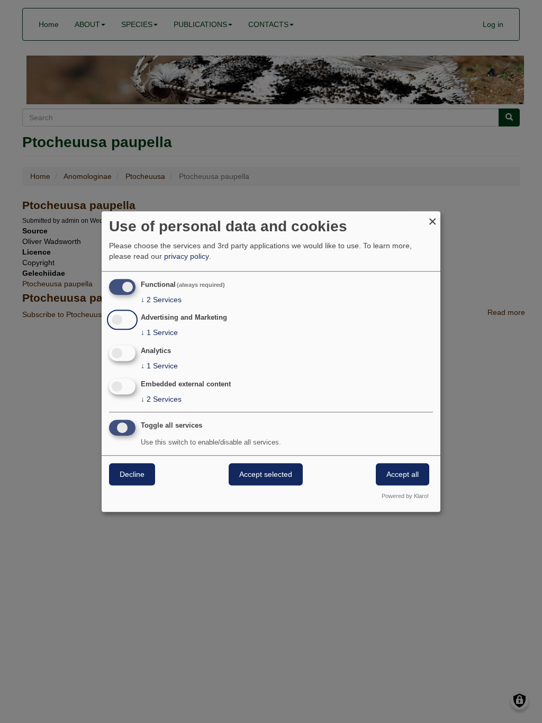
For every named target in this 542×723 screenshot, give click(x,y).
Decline (132, 474)
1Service (159, 333)
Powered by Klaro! (405, 496)
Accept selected (265, 474)
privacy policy (186, 256)
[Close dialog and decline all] (432, 217)
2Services (161, 299)
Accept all (402, 474)
